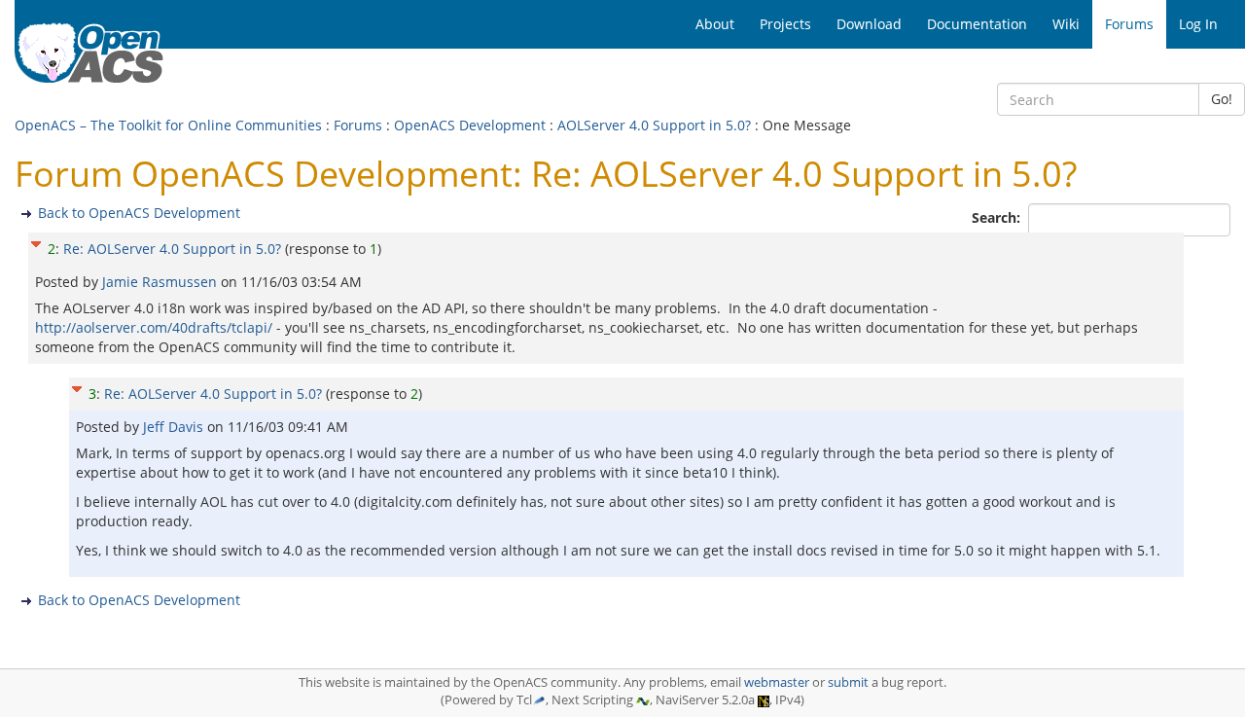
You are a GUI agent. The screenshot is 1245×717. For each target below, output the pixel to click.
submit (848, 682)
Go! (1221, 99)
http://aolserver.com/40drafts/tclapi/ (153, 327)
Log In (1198, 24)
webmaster (776, 682)
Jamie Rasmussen (161, 281)
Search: (998, 217)
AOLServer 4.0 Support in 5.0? (654, 125)
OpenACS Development (470, 125)
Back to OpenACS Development (139, 212)
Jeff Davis (175, 426)
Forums (358, 125)
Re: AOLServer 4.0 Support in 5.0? (172, 248)
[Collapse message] (36, 242)
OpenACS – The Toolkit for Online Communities (168, 125)
